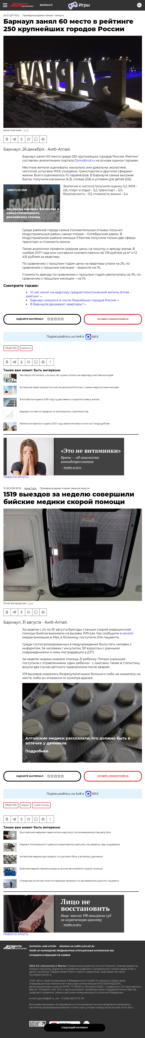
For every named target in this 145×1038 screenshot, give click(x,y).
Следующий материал (74, 1027)
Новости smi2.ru (16, 477)
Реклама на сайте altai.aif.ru (76, 946)
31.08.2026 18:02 (12, 488)
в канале (126, 633)
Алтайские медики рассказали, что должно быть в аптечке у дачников (77, 740)
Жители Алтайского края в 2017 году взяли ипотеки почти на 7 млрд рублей (65, 423)
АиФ (26, 130)
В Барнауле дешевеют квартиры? (57, 304)
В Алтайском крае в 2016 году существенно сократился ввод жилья (59, 399)
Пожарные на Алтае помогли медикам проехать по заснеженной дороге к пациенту (69, 880)
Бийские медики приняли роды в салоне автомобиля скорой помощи (61, 868)
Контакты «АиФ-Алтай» (42, 946)
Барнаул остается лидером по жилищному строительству (54, 411)
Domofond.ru (85, 160)
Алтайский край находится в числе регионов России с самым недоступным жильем (69, 387)
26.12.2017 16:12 (11, 15)
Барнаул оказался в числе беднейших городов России (73, 300)
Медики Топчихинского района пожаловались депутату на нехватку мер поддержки (70, 844)
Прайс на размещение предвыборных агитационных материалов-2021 (71, 950)
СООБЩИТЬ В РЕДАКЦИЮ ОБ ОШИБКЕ (49, 955)
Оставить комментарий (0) (113, 319)
